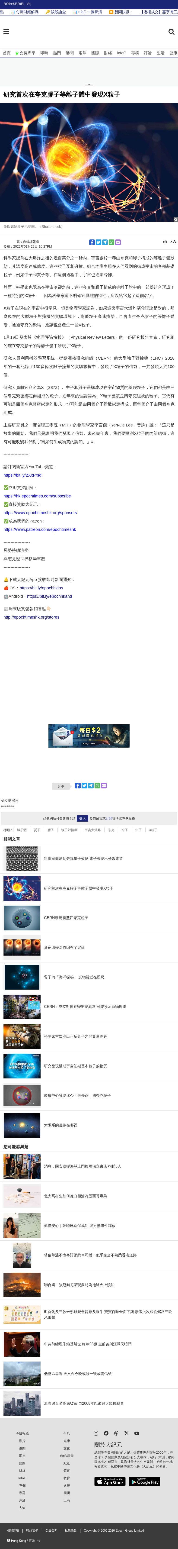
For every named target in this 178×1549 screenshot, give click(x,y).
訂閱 (109, 818)
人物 (22, 1508)
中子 (138, 830)
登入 (82, 818)
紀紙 (67, 1463)
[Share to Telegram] (105, 242)
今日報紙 (22, 1433)
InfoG (121, 53)
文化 (67, 1448)
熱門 (57, 53)
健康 (173, 53)
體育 (67, 1470)
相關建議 (13, 1530)
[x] (126, 1433)
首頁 (7, 53)
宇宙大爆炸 (93, 830)
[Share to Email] (118, 242)
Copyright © (92, 1530)
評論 (148, 53)
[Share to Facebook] (92, 242)
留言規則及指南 (7, 806)
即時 (44, 53)
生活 (161, 53)
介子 (125, 830)
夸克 (111, 830)
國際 (95, 53)
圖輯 (67, 1493)
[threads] (116, 1433)
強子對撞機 (69, 830)
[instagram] (95, 1433)
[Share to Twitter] (98, 242)
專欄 (135, 53)
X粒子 (153, 830)
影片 (22, 1441)
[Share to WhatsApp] (111, 242)
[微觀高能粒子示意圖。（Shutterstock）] (89, 162)
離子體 (22, 830)
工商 (67, 1500)
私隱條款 (71, 1530)
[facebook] (106, 1433)
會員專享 (27, 53)
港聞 (70, 53)
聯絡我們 (32, 1530)
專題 (22, 1493)
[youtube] (136, 1433)
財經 (108, 53)
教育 (67, 1478)
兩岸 (82, 53)
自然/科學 (67, 1456)
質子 (37, 830)
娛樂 (67, 1485)
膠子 (51, 830)
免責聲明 (51, 1530)
